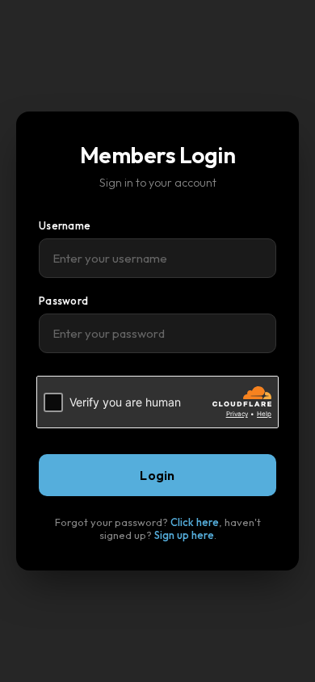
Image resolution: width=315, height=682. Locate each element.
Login (157, 475)
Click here (194, 522)
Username (64, 225)
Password (63, 300)
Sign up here (184, 534)
